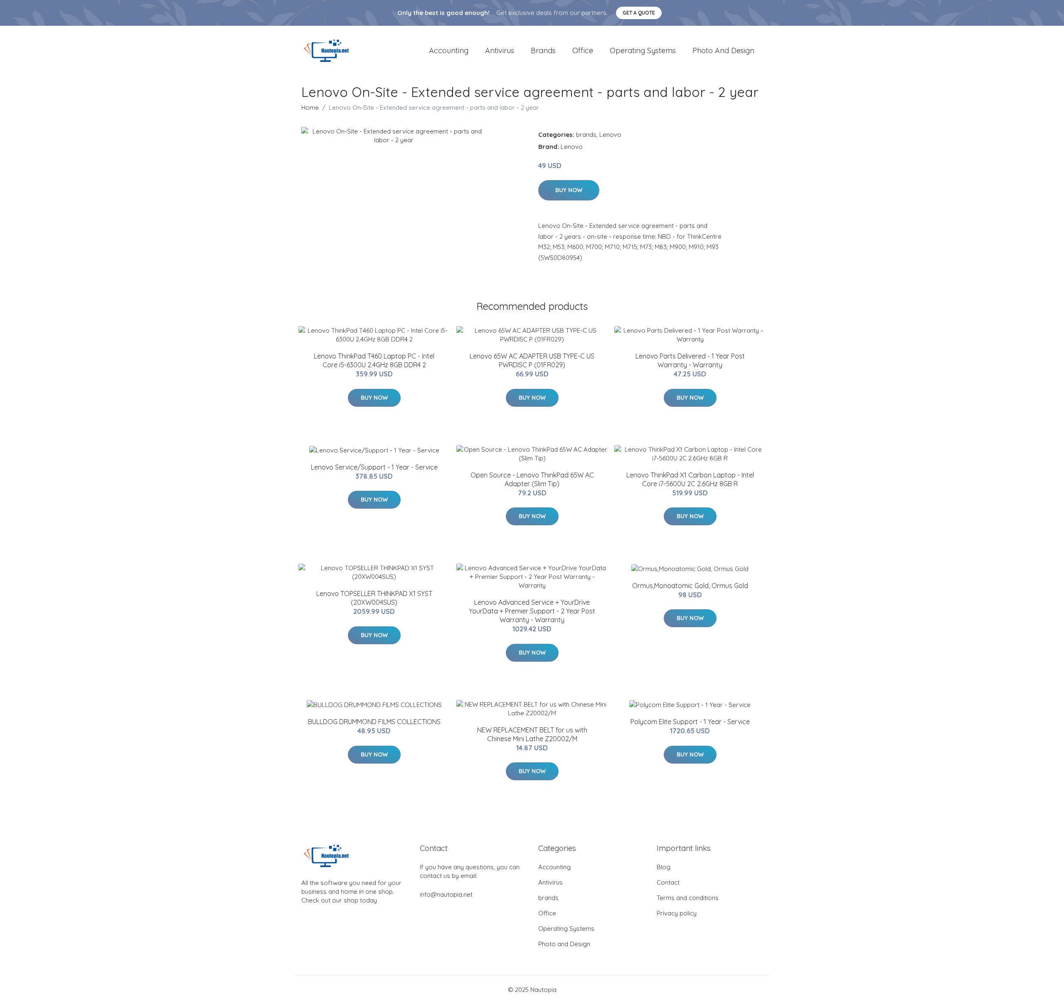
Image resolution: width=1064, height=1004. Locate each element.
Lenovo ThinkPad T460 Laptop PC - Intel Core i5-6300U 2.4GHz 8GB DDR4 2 (374, 360)
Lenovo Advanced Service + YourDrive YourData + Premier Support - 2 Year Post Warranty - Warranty (532, 611)
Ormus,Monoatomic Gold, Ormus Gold (690, 585)
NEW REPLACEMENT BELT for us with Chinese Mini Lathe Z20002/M (532, 734)
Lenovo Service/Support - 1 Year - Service (374, 467)
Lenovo (610, 134)
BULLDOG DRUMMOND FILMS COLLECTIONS (374, 721)
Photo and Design (723, 50)
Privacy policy (677, 913)
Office (582, 50)
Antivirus (499, 50)
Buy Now (568, 190)
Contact (668, 882)
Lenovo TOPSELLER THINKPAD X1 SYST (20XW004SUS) (374, 597)
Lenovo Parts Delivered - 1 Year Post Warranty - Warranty (690, 360)
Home (310, 107)
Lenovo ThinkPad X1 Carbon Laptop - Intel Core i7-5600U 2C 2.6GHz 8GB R (690, 479)
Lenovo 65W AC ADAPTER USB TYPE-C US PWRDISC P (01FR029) (532, 360)
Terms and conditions (688, 898)
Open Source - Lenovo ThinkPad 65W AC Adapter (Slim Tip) (532, 479)
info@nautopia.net (446, 894)
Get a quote (639, 13)
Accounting (448, 50)
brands (543, 50)
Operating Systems (643, 50)
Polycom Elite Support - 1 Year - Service (690, 721)
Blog (663, 867)
